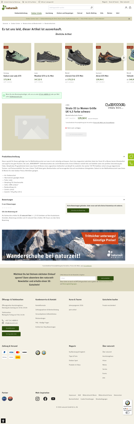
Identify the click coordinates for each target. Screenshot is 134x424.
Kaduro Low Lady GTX (12, 76)
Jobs (104, 378)
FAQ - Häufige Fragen (42, 322)
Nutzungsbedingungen (70, 284)
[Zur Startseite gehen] (10, 7)
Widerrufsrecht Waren (90, 395)
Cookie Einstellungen (87, 399)
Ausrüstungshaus (108, 356)
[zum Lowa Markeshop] (115, 106)
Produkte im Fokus (75, 365)
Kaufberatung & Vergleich (77, 352)
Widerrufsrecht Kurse (105, 395)
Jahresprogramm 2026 (76, 305)
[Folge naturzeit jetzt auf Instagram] (37, 400)
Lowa (67, 105)
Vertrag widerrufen (11, 334)
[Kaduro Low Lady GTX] (17, 57)
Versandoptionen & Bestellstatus (46, 314)
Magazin (104, 2)
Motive (105, 365)
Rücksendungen (40, 318)
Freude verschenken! (109, 305)
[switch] (127, 412)
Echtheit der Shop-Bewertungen (46, 327)
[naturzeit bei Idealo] (4, 398)
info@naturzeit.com (16, 96)
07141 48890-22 (45, 94)
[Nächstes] (123, 57)
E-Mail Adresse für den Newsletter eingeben (72, 274)
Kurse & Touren (114, 2)
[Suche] (91, 8)
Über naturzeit (124, 2)
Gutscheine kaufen (110, 300)
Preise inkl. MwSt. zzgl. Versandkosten (103, 122)
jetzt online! (73, 309)
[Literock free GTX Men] (79, 57)
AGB (79, 395)
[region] (63, 60)
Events (105, 373)
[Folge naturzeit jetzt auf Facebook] (45, 400)
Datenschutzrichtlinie (105, 281)
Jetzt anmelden (105, 278)
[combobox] (69, 8)
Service (105, 369)
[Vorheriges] (3, 57)
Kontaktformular (10, 328)
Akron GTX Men (102, 76)
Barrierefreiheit (74, 399)
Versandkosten (87, 266)
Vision (104, 360)
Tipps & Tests (73, 356)
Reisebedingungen (101, 399)
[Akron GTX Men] (110, 57)
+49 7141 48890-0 (11, 320)
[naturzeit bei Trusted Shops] (38, 352)
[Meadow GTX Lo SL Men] (48, 57)
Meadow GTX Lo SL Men (44, 76)
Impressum (72, 395)
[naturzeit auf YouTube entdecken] (53, 400)
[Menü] (131, 400)
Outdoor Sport (73, 360)
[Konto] (126, 8)
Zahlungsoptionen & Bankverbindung (47, 309)
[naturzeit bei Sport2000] (10, 398)
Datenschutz (118, 395)
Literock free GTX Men (74, 76)
